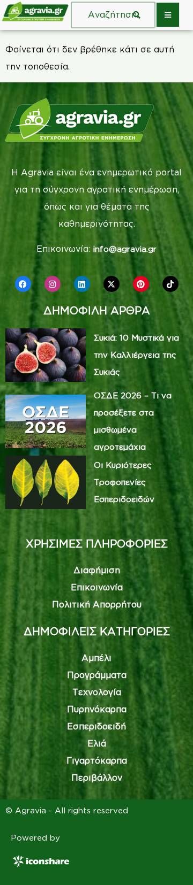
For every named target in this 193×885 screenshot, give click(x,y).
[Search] (136, 15)
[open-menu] (168, 14)
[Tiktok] (170, 284)
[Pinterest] (141, 284)
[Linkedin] (82, 284)
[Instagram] (52, 284)
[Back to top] (168, 861)
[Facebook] (23, 284)
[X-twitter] (111, 284)
